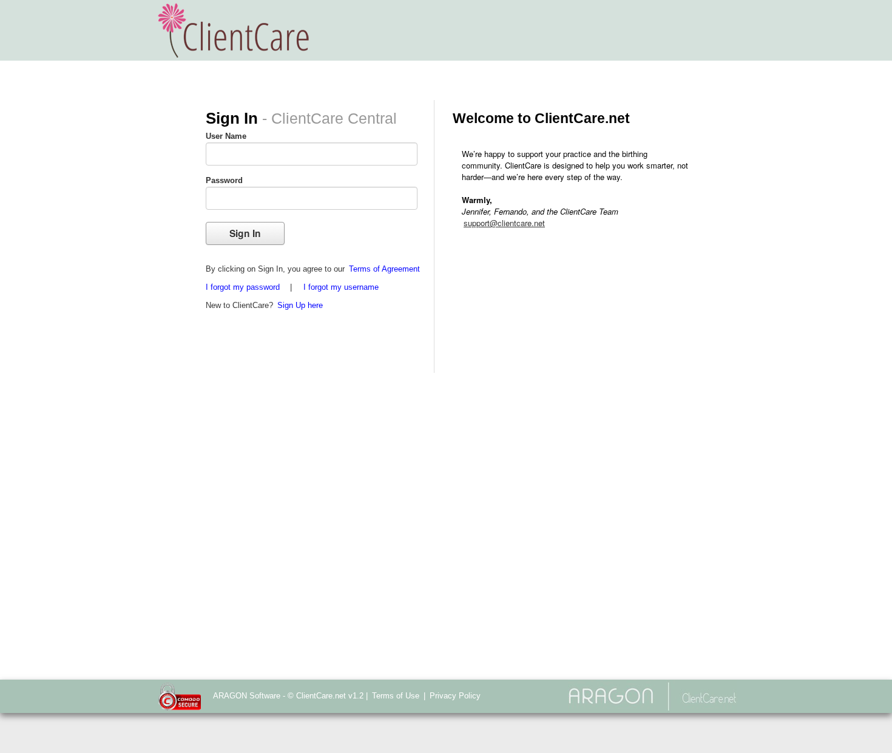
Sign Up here (300, 305)
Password (224, 180)
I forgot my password (243, 287)
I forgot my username (341, 287)
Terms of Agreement (384, 268)
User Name (226, 136)
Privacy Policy (455, 695)
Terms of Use (395, 695)
